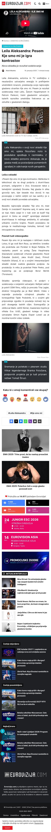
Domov (6, 41)
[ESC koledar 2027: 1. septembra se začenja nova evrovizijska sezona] (8, 652)
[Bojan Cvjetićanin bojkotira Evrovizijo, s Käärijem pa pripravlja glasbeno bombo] (8, 627)
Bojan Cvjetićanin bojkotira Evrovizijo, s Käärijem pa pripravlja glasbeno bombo (32, 626)
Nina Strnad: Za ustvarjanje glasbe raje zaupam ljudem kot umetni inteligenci (31, 581)
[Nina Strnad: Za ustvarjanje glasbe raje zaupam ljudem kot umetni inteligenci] (8, 582)
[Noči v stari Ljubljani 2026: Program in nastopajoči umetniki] (8, 735)
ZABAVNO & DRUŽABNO (20, 41)
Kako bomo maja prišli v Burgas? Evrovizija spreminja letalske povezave (31, 663)
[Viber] (30, 421)
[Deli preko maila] (35, 421)
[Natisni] (39, 421)
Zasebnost (43, 815)
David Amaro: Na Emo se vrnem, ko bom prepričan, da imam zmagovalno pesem (33, 604)
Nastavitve (38, 823)
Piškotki (35, 815)
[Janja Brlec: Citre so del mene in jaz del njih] (8, 616)
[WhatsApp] (25, 421)
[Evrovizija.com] (16, 3)
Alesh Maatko (11, 70)
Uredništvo (14, 815)
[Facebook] (11, 421)
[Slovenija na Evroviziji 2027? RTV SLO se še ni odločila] (8, 705)
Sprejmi (7, 828)
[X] (16, 421)
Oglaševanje (25, 815)
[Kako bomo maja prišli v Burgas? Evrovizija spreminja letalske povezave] (8, 664)
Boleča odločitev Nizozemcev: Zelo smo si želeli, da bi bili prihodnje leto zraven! (32, 715)
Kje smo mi (36, 413)
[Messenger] (21, 421)
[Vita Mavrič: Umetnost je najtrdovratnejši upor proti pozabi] (8, 593)
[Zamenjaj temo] (35, 4)
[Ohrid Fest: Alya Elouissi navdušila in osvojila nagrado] (8, 675)
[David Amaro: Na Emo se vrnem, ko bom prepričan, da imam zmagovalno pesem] (8, 605)
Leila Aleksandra (18, 413)
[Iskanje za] (39, 4)
